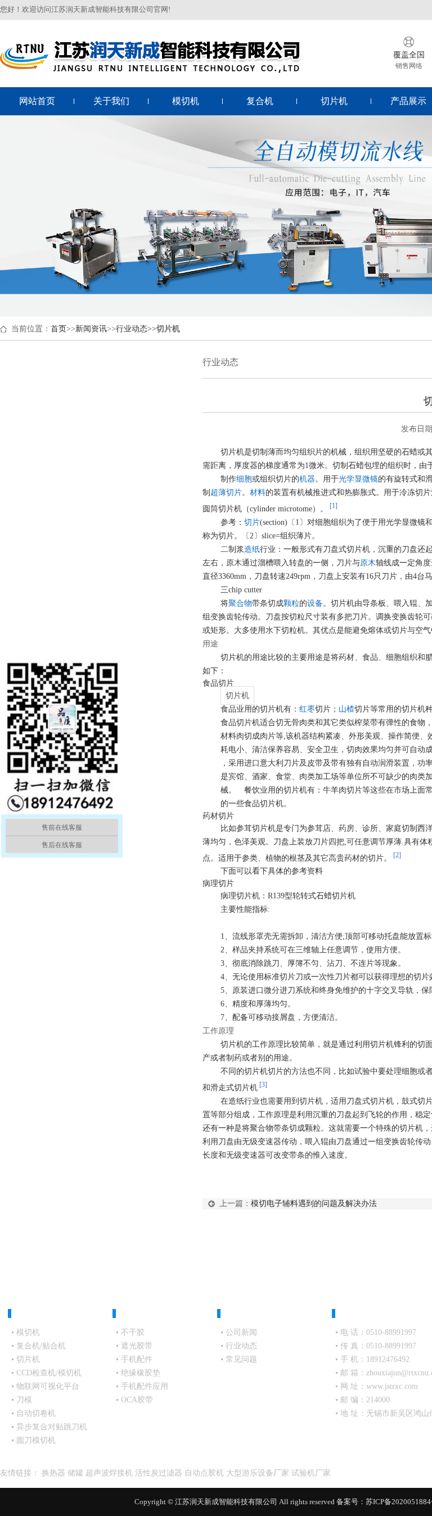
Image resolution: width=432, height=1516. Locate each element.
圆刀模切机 (36, 1440)
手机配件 (136, 1359)
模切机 (185, 101)
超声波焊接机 (110, 1473)
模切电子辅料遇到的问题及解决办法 (314, 1203)
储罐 (77, 1473)
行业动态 (131, 329)
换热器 (55, 1473)
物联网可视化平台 (47, 1386)
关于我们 (111, 101)
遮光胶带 (136, 1346)
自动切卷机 (36, 1413)
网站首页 (37, 101)
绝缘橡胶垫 (140, 1373)
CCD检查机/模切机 (49, 1373)
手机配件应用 (144, 1386)
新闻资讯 (91, 329)
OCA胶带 (137, 1400)
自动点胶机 (205, 1473)
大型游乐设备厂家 (258, 1473)
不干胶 (133, 1332)
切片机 (334, 101)
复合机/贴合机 (41, 1346)
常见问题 (241, 1359)
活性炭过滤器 (159, 1473)
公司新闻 (241, 1332)
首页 (58, 329)
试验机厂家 (311, 1473)
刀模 (24, 1400)
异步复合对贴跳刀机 (51, 1427)
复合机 (259, 101)
